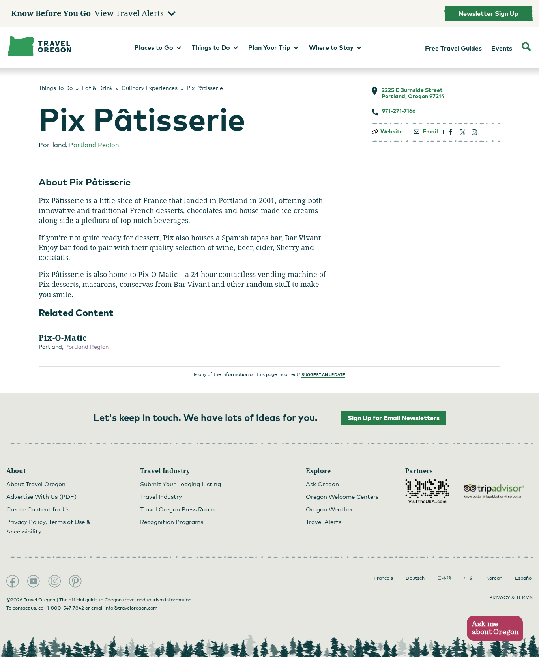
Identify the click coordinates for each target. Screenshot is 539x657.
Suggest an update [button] (323, 374)
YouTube (33, 581)
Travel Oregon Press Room (177, 509)
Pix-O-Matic (63, 338)
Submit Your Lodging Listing (180, 483)
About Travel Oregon (36, 483)
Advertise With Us (41, 496)
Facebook (12, 581)
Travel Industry (161, 496)
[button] (494, 628)
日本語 (444, 578)
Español (524, 578)
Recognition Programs (171, 521)
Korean (494, 578)
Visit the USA (427, 491)
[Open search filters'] (526, 47)
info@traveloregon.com (131, 608)
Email (430, 131)
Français (383, 578)
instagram (474, 132)
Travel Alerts (323, 521)
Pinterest (75, 581)
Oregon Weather (329, 509)
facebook (451, 132)
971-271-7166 (398, 111)
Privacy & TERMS (511, 597)
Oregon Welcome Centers (342, 496)
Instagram (54, 581)
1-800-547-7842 (65, 608)
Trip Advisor (494, 491)
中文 (468, 578)
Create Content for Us (37, 509)
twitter (463, 132)
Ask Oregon (322, 483)
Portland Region (94, 145)
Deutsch (415, 578)
